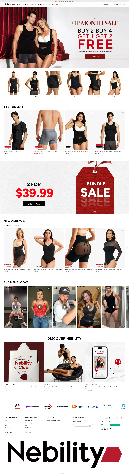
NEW (18, 4)
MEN (53, 4)
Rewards (7, 423)
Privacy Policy (8, 427)
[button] (117, 4)
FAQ (26, 425)
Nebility (66, 473)
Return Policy (28, 423)
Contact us (28, 427)
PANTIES (39, 4)
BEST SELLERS (25, 4)
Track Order (28, 432)
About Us (7, 420)
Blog (6, 425)
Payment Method (9, 430)
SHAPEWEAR (46, 4)
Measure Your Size (29, 430)
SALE (57, 4)
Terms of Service (9, 432)
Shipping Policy (29, 420)
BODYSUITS (33, 4)
